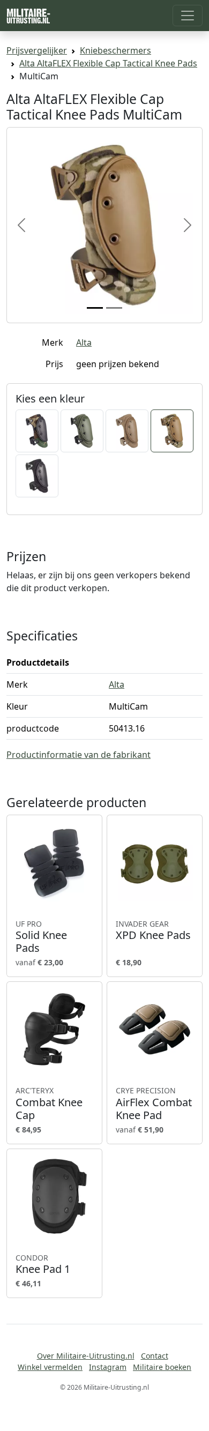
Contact (154, 1356)
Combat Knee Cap (49, 1103)
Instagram (107, 1367)
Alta (84, 342)
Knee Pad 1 (43, 1264)
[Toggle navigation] (188, 15)
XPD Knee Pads (153, 930)
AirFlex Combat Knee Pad (154, 1103)
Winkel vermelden (50, 1367)
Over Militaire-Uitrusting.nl (86, 1356)
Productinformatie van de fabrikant (78, 755)
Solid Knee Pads (41, 937)
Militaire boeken (162, 1367)
